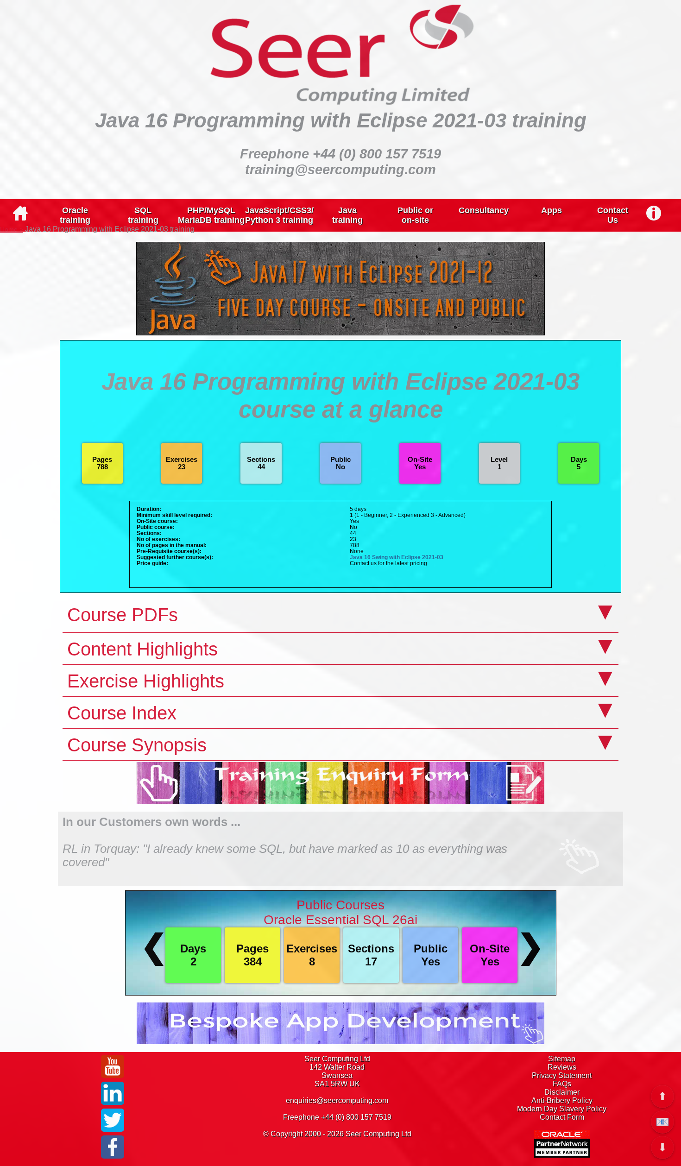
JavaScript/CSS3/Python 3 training (279, 215)
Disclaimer (562, 1092)
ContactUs (612, 215)
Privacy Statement (562, 1075)
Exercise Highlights (145, 681)
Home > (11, 229)
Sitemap (561, 1059)
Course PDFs (122, 615)
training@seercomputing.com (340, 169)
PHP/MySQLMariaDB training (211, 215)
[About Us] (654, 212)
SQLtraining (143, 215)
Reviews (562, 1067)
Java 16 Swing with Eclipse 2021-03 (396, 557)
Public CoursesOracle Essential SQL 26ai (340, 912)
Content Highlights (142, 649)
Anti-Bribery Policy (562, 1100)
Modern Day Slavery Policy (561, 1109)
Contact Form (562, 1117)
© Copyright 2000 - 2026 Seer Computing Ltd (337, 1134)
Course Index (122, 713)
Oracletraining (75, 215)
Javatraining (347, 215)
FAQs (562, 1084)
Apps (551, 210)
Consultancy (484, 210)
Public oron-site (415, 215)
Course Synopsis (137, 745)
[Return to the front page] (20, 217)
